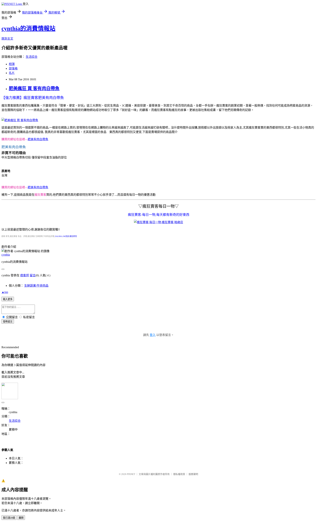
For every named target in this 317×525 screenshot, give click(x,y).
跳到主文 (7, 38)
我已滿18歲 (9, 517)
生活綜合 (31, 56)
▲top (4, 292)
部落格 (13, 68)
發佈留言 (7, 321)
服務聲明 (193, 474)
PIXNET (131, 474)
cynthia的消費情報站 (28, 28)
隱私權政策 (179, 474)
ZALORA (58, 236)
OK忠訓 (66, 236)
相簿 (12, 64)
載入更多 (7, 299)
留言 (33, 275)
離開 (21, 517)
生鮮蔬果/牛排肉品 (36, 285)
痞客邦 (24, 275)
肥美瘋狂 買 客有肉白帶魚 (34, 88)
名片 (12, 72)
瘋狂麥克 (73, 236)
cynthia (5, 254)
